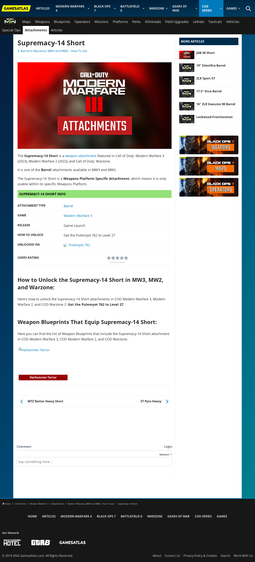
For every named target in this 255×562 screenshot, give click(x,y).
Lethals (198, 21)
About (157, 556)
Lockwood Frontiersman (214, 117)
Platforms (120, 21)
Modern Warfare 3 (78, 215)
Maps (26, 21)
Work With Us (243, 556)
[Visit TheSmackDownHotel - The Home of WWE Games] (12, 542)
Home (32, 516)
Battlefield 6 (129, 8)
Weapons (42, 21)
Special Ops (11, 30)
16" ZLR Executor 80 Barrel (215, 104)
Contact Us (172, 556)
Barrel (68, 206)
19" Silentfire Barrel (211, 65)
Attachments (36, 30)
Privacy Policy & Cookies (200, 556)
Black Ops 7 (102, 8)
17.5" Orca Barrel (209, 91)
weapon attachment (81, 156)
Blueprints (62, 21)
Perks (136, 21)
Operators (82, 21)
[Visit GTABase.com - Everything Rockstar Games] (41, 542)
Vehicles (232, 21)
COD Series (207, 8)
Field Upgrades (177, 21)
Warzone (156, 8)
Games (231, 8)
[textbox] (94, 463)
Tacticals (215, 21)
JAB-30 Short (205, 53)
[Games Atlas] (16, 8)
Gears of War (179, 8)
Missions (101, 21)
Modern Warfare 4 (70, 8)
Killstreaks (153, 21)
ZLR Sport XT (205, 78)
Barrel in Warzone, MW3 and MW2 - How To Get (54, 51)
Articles (43, 8)
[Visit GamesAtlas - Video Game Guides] (72, 542)
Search (225, 556)
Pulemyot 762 (79, 245)
